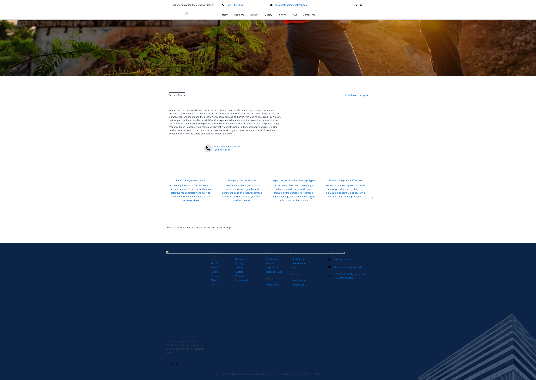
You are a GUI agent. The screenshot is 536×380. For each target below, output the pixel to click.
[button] (177, 95)
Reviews (282, 14)
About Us (239, 14)
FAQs (294, 14)
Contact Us (309, 14)
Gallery (268, 14)
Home (225, 14)
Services (254, 14)
